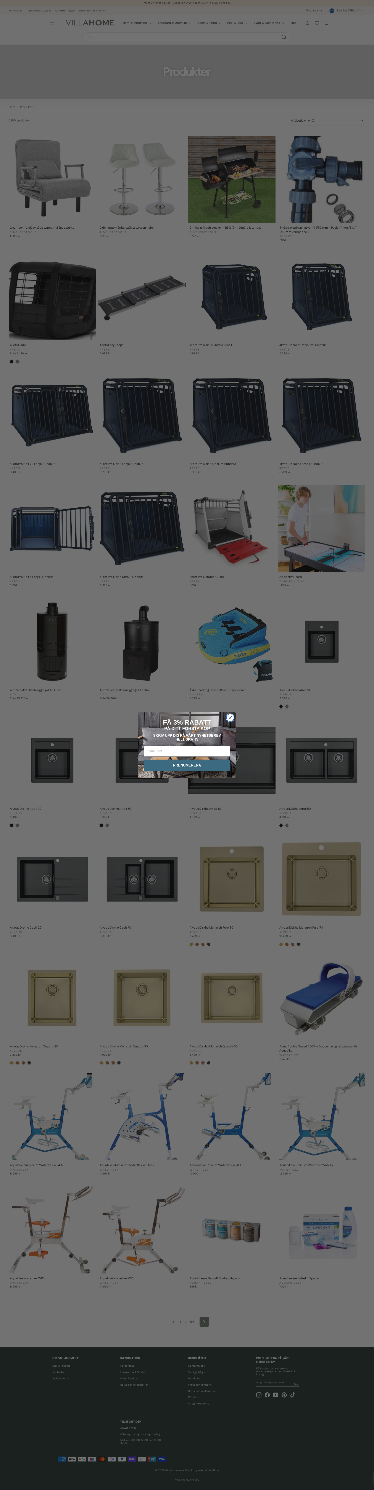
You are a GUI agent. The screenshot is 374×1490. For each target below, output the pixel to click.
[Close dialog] (230, 718)
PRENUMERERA (187, 765)
